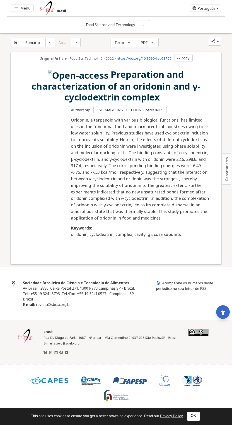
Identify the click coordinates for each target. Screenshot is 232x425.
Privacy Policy (171, 416)
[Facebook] (61, 352)
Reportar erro (226, 169)
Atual (63, 42)
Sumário (32, 42)
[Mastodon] (50, 352)
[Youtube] (66, 352)
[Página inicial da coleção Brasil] (25, 342)
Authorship (80, 109)
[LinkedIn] (56, 352)
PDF (144, 42)
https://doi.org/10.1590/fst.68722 (144, 58)
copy (182, 58)
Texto (119, 42)
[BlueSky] (45, 352)
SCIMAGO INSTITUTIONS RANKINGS (131, 109)
